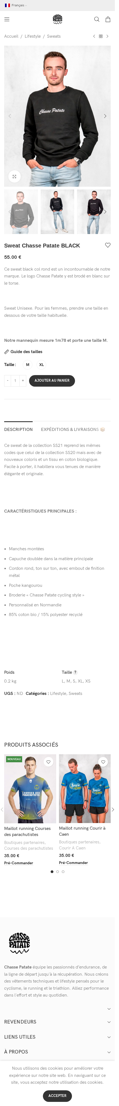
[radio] (27, 365)
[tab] (18, 429)
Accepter (57, 1096)
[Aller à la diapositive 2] (57, 871)
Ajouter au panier (52, 380)
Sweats (54, 36)
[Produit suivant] (107, 36)
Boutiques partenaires (24, 842)
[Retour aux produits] (100, 36)
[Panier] (107, 19)
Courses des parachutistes (28, 848)
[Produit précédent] (94, 36)
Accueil (11, 36)
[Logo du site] (57, 19)
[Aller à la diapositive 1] (52, 871)
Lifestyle (33, 36)
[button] (9, 116)
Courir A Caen (72, 848)
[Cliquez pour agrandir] (14, 176)
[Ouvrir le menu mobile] (6, 19)
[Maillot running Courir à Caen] (85, 788)
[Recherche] (96, 19)
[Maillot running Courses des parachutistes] (30, 788)
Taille (9, 364)
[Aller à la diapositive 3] (63, 871)
